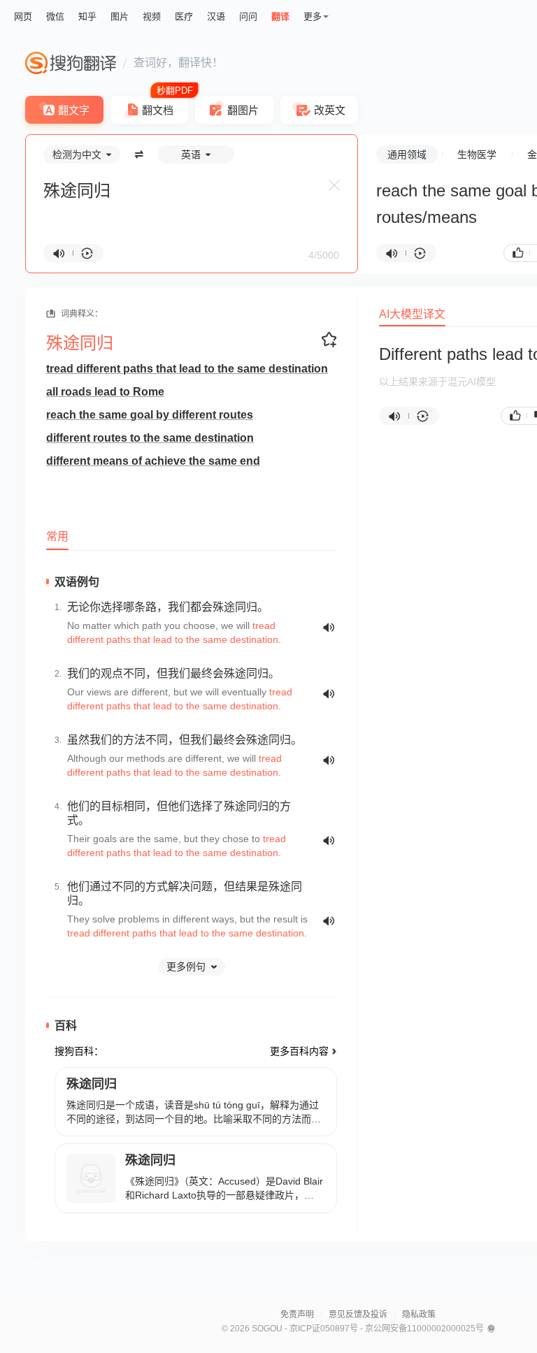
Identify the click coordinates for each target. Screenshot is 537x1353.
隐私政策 (419, 1314)
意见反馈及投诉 (358, 1314)
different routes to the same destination (150, 438)
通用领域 (407, 154)
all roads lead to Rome (105, 392)
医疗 (184, 16)
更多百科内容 (299, 1051)
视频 (152, 16)
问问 (248, 16)
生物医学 (476, 154)
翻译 (280, 16)
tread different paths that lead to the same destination (187, 369)
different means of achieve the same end (153, 461)
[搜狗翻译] (70, 63)
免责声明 (297, 1314)
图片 (119, 16)
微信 (55, 16)
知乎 (87, 16)
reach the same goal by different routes (149, 415)
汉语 (216, 16)
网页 (23, 16)
